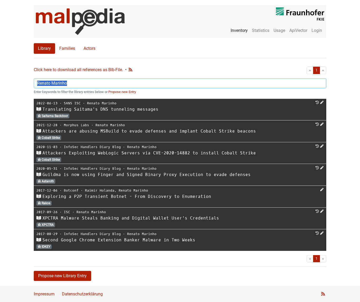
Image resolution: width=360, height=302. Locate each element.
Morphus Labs (76, 125)
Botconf (71, 190)
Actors (89, 48)
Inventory (239, 30)
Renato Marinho (101, 103)
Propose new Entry (122, 92)
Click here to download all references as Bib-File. (78, 69)
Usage (279, 30)
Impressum (44, 293)
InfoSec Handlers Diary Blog (92, 147)
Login (317, 30)
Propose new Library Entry (62, 275)
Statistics (260, 30)
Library (44, 48)
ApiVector (298, 30)
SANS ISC (72, 103)
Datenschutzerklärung (82, 293)
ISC (67, 212)
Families (67, 48)
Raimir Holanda (99, 190)
